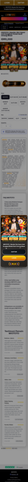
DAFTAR (14, 252)
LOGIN (14, 258)
